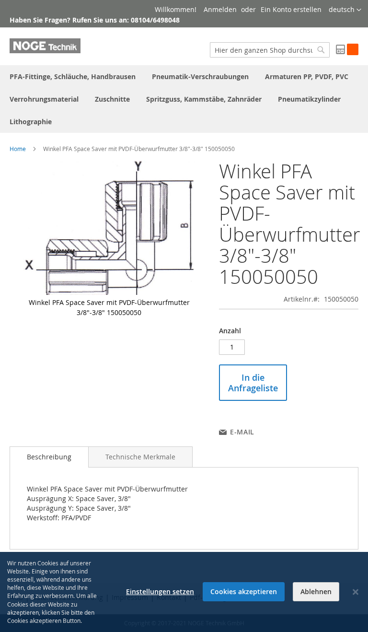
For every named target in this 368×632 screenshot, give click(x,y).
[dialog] (184, 592)
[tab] (49, 457)
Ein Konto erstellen (291, 9)
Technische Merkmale (140, 456)
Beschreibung (49, 456)
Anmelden (220, 9)
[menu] (184, 99)
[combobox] (270, 50)
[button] (345, 10)
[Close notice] (355, 592)
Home (18, 148)
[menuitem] (72, 76)
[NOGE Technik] (45, 45)
